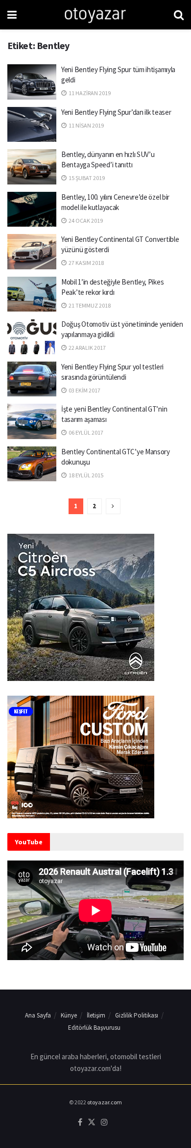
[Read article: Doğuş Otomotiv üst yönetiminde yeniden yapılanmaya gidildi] (31, 336)
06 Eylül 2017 (85, 432)
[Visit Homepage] (95, 15)
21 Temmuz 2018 (89, 305)
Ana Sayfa (38, 1015)
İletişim (96, 1015)
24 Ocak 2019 (85, 220)
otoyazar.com (104, 1102)
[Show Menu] (12, 14)
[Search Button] (179, 14)
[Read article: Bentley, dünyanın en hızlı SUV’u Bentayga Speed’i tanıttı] (31, 166)
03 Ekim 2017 (84, 390)
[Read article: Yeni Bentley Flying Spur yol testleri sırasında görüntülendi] (31, 379)
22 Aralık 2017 (87, 347)
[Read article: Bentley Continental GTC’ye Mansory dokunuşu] (31, 464)
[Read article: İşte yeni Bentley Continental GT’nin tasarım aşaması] (31, 421)
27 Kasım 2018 (86, 262)
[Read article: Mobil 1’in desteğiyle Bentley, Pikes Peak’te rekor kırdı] (31, 294)
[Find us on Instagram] (104, 1122)
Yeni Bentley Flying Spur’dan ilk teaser (116, 112)
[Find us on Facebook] (80, 1122)
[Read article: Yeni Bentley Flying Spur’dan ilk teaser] (31, 124)
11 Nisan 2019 (86, 125)
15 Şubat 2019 (86, 178)
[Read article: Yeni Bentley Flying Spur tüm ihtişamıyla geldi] (31, 82)
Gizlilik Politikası (136, 1015)
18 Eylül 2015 (85, 475)
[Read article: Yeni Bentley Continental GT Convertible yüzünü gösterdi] (31, 251)
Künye (69, 1015)
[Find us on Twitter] (92, 1122)
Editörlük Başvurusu (94, 1027)
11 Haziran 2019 (89, 93)
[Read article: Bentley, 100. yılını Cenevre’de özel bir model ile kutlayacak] (31, 209)
